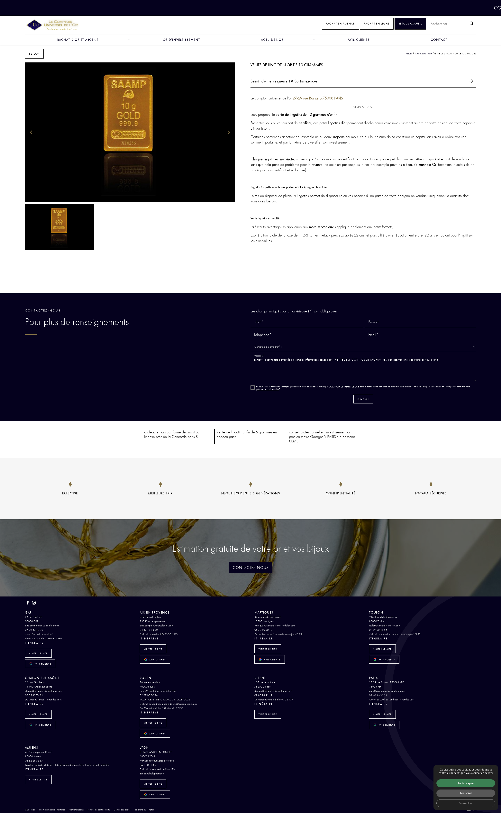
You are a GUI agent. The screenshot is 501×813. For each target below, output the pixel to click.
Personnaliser (466, 803)
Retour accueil (410, 23)
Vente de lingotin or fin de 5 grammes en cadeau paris (247, 434)
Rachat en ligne (376, 23)
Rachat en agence (340, 23)
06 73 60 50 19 (263, 630)
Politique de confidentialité (98, 809)
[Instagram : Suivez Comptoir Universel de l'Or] (34, 602)
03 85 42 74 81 (34, 695)
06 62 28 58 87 (34, 760)
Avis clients (359, 40)
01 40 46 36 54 (378, 695)
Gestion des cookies (122, 809)
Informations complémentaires (52, 809)
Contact (439, 40)
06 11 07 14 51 (149, 765)
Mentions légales (76, 809)
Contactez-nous (251, 567)
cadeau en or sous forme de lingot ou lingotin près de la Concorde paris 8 (171, 434)
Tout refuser (466, 793)
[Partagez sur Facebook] (241, 286)
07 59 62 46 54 (378, 630)
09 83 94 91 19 (263, 695)
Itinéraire (34, 642)
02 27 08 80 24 (149, 695)
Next (229, 134)
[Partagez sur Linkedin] (259, 286)
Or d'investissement (181, 40)
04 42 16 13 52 (149, 630)
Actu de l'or (272, 40)
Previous (31, 134)
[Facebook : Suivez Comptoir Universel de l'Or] (28, 602)
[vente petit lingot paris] (130, 132)
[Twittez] (247, 286)
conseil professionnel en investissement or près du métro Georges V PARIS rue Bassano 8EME (322, 437)
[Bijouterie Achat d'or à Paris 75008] (52, 25)
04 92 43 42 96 (34, 630)
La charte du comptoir (144, 809)
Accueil (409, 53)
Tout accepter (466, 783)
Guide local (30, 809)
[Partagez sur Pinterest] (253, 286)
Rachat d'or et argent (77, 40)
